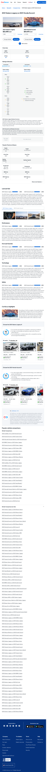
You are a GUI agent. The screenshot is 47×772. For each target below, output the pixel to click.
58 (5, 57)
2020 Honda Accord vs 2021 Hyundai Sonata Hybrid (14, 658)
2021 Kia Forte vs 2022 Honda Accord (11, 573)
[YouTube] (10, 726)
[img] (27, 357)
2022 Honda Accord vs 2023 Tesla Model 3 (12, 515)
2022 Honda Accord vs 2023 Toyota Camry (12, 544)
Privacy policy (29, 742)
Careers (4, 752)
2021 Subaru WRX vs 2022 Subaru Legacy (12, 597)
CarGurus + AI (15, 410)
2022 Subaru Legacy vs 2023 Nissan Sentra (12, 550)
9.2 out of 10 (27, 71)
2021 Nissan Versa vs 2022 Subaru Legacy (12, 603)
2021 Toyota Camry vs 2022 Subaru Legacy (12, 568)
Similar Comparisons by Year (9, 506)
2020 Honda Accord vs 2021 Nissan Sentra (12, 638)
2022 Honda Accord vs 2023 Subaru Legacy (12, 553)
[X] (7, 726)
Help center (40, 739)
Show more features (37, 181)
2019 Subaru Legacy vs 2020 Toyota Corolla (12, 702)
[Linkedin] (16, 726)
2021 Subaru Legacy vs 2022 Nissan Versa (12, 495)
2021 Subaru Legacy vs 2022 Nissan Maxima (12, 457)
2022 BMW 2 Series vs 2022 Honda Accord (12, 538)
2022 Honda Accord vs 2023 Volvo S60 (11, 547)
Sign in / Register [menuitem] (42, 2)
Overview (20, 34)
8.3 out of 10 (6, 71)
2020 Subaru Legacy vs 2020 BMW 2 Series (12, 617)
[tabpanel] (23, 216)
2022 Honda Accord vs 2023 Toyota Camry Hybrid (14, 521)
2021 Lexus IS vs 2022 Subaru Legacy (11, 606)
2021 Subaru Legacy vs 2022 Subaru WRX (12, 448)
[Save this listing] (17, 349)
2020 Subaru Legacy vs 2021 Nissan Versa (12, 641)
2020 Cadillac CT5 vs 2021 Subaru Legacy (12, 462)
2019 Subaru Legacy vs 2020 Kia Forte (11, 682)
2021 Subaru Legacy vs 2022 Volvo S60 (11, 474)
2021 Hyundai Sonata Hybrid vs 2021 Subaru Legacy (14, 489)
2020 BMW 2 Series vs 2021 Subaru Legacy (12, 471)
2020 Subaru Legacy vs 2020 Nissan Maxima (12, 626)
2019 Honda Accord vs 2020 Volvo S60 (11, 708)
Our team (4, 742)
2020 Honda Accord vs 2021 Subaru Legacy (12, 635)
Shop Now (16, 39)
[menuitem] (11, 2)
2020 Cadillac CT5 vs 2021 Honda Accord (12, 433)
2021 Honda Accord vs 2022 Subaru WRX (11, 498)
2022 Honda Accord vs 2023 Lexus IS (11, 527)
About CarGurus (6, 739)
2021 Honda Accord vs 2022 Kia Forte (11, 500)
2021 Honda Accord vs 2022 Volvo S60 (11, 454)
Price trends (5, 750)
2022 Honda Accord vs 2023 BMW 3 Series (12, 556)
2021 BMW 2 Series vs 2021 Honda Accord (12, 465)
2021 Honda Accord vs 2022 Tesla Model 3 (12, 483)
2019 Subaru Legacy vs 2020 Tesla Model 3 (12, 691)
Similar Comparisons (7, 431)
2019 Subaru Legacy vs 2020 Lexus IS (11, 699)
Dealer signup (19, 739)
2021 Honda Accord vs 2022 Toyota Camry (12, 436)
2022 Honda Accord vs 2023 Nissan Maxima (12, 524)
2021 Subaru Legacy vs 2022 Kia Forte (11, 459)
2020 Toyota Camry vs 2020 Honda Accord (12, 647)
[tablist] (23, 208)
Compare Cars (16, 7)
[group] (9, 216)
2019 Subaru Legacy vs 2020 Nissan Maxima (12, 711)
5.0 (9, 66)
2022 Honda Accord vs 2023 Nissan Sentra (12, 518)
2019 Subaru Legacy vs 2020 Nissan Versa (12, 696)
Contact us (40, 742)
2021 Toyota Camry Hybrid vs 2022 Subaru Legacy (14, 600)
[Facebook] (4, 726)
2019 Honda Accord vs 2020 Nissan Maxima (12, 664)
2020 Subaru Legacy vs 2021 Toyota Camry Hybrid (14, 650)
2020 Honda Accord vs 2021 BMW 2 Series (12, 609)
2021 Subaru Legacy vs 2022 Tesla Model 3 (12, 480)
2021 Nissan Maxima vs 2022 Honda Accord (12, 576)
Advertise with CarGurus (8, 755)
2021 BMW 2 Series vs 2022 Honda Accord (12, 582)
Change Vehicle (7, 39)
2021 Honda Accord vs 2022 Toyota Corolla (12, 492)
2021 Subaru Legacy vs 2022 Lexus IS (11, 468)
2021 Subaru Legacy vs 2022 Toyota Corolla (12, 477)
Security (28, 750)
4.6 (30, 66)
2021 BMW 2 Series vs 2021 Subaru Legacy (12, 442)
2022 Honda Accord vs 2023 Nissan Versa (12, 541)
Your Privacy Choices (31, 744)
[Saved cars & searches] (34, 2)
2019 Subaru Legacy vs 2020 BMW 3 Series (12, 673)
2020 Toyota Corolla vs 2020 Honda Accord (12, 629)
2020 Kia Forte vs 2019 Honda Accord (11, 614)
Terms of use (29, 739)
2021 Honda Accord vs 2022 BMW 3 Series (12, 486)
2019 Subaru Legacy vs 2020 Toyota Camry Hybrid (14, 693)
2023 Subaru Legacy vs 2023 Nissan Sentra (12, 509)
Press (3, 744)
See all (41, 340)
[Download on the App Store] (30, 726)
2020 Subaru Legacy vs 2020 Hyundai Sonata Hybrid (14, 611)
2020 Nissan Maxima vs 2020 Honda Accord (12, 632)
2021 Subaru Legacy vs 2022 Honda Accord (12, 591)
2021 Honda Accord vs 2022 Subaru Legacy (12, 445)
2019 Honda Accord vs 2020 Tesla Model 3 (12, 676)
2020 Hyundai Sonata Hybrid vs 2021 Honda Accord (14, 439)
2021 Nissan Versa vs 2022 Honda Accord (12, 562)
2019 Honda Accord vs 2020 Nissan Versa (12, 670)
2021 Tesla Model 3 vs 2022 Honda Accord (12, 570)
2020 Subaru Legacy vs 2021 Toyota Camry (12, 652)
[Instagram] (13, 726)
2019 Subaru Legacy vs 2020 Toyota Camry (12, 661)
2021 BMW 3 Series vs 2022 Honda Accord (12, 565)
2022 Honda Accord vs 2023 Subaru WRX (12, 532)
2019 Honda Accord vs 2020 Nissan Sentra (12, 688)
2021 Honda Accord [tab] (18, 208)
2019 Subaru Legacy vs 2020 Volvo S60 (11, 705)
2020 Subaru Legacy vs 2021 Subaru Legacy (12, 620)
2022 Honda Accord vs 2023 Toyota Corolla (12, 530)
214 (27, 57)
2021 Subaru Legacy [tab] (7, 208)
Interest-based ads (30, 747)
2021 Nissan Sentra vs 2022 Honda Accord (12, 594)
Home (3, 7)
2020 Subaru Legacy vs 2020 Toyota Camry (12, 644)
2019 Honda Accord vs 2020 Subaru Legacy (12, 667)
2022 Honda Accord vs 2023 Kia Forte (11, 535)
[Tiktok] (19, 726)
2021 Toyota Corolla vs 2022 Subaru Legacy (12, 559)
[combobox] (8, 765)
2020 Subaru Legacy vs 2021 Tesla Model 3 (12, 655)
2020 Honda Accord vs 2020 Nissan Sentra (12, 623)
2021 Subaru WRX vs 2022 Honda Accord (11, 579)
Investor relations (6, 747)
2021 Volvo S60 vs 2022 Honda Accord (11, 585)
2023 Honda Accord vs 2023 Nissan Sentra (12, 512)
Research (9, 7)
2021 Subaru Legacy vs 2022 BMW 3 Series (12, 451)
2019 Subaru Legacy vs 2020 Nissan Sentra (12, 679)
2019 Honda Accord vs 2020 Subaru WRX (12, 685)
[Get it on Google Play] (39, 726)
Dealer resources (20, 742)
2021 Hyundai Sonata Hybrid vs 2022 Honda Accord (14, 588)
